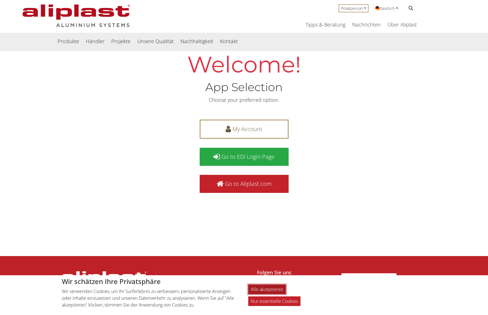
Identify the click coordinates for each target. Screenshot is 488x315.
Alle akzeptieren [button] (267, 289)
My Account (246, 129)
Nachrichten (366, 24)
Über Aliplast (402, 24)
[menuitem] (68, 41)
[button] (411, 8)
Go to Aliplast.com (247, 184)
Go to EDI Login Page (247, 156)
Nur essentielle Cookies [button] (274, 301)
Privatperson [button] (352, 8)
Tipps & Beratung (325, 24)
